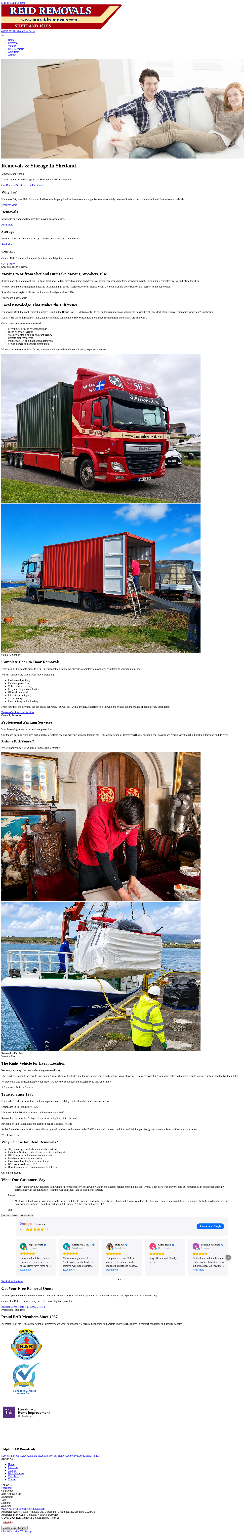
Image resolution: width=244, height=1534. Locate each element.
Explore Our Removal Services (17, 712)
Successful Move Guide (14, 1455)
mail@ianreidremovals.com (30, 1508)
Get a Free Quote (26, 31)
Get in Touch (8, 263)
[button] (15, 1257)
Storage (12, 45)
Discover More (9, 204)
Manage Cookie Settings (14, 1528)
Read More (7, 224)
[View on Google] (23, 1246)
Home (11, 39)
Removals (13, 42)
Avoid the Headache (38, 1455)
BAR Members (16, 48)
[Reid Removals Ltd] (61, 28)
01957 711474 (8, 1508)
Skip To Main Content (13, 2)
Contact (12, 54)
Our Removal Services (13, 185)
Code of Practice (74, 1455)
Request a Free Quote (12, 1306)
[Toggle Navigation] (2, 35)
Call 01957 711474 (35, 1306)
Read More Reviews (12, 1281)
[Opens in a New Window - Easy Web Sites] (8, 1524)
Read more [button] (25, 1269)
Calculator (13, 51)
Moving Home (57, 1455)
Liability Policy (91, 1455)
